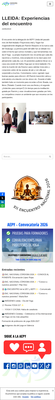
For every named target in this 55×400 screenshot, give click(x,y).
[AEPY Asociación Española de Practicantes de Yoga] (9, 4)
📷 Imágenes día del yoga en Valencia (18, 325)
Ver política (36, 397)
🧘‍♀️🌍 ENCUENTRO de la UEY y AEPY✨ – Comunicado (26, 289)
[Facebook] (2, 194)
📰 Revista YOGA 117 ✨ (13, 305)
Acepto (25, 397)
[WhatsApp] (2, 206)
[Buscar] (50, 156)
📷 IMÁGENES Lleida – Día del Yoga (17, 301)
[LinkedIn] (2, 202)
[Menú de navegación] (50, 4)
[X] (2, 198)
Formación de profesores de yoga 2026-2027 (20, 321)
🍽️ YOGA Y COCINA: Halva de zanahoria (19, 309)
